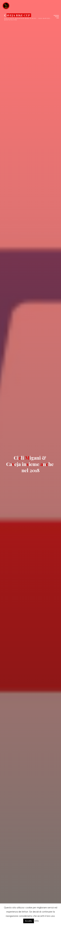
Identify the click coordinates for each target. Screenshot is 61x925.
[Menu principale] (56, 16)
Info (36, 920)
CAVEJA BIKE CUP (17, 15)
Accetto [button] (28, 921)
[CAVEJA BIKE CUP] (6, 5)
